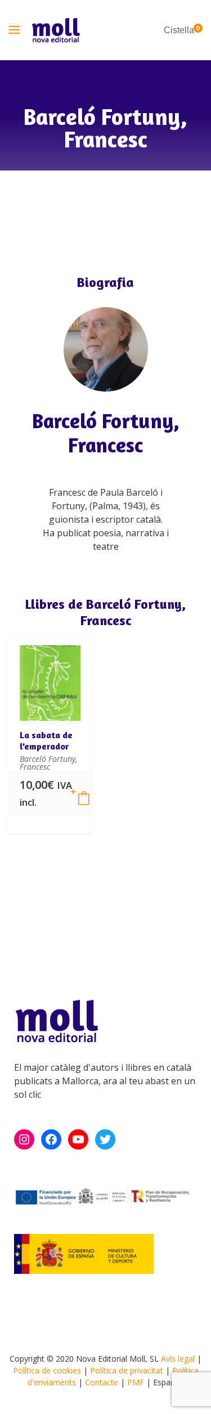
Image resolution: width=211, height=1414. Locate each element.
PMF (135, 1382)
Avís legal (178, 1358)
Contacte (101, 1382)
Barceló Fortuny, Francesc (105, 433)
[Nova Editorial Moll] (56, 30)
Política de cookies (47, 1370)
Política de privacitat (126, 1370)
